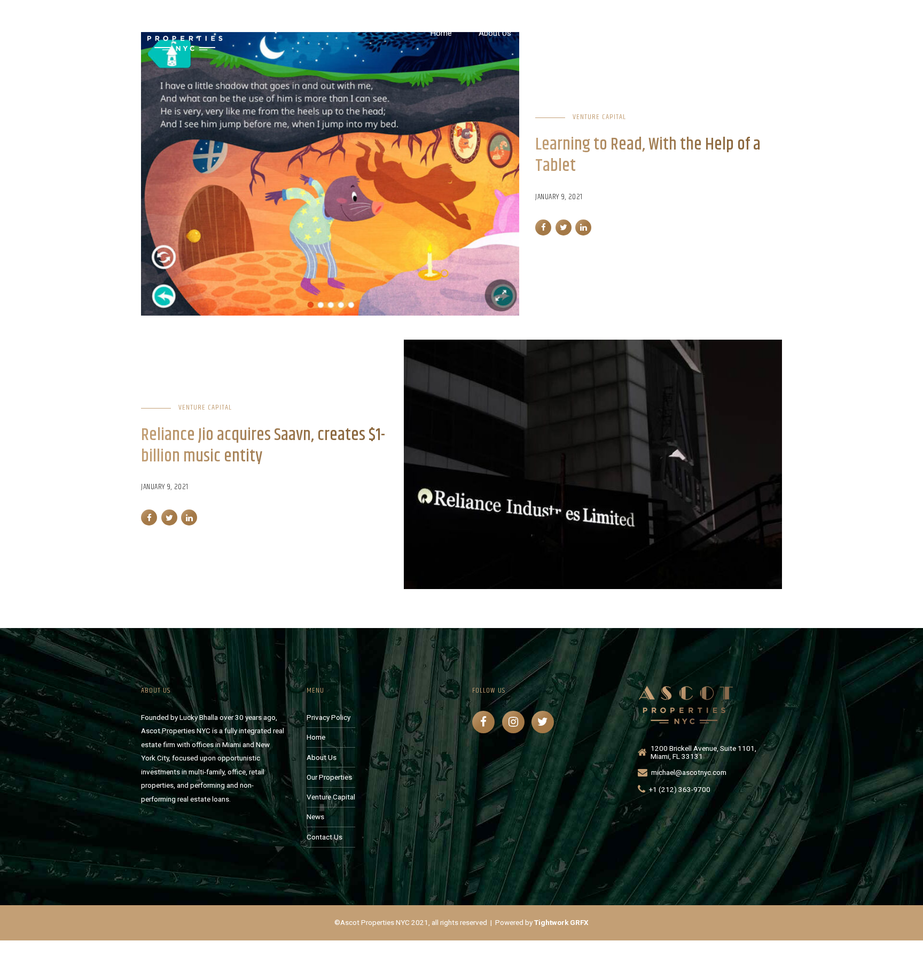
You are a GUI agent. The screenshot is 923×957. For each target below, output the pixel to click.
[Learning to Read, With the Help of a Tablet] (330, 174)
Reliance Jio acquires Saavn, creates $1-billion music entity (263, 445)
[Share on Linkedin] (583, 227)
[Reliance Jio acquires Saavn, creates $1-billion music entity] (593, 464)
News (706, 33)
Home (441, 33)
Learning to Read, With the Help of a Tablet (648, 155)
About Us (495, 33)
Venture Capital (642, 33)
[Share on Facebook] (543, 227)
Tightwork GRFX (561, 922)
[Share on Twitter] (564, 227)
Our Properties (563, 33)
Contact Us (762, 33)
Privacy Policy (328, 717)
